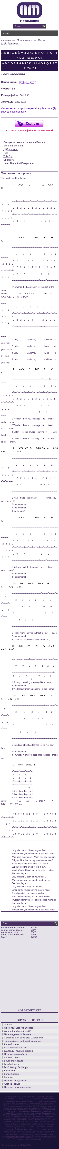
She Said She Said (13, 145)
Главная (6, 40)
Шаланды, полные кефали (18, 1050)
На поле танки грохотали (17, 1087)
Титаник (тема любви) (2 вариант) (22, 1041)
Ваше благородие (13, 1060)
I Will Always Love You (15, 1047)
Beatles (42, 40)
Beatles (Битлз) (27, 82)
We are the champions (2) (17, 1031)
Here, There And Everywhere (18, 163)
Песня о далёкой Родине (17, 1034)
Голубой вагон (12, 1064)
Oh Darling (9, 159)
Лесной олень (11, 1044)
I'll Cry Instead (10, 149)
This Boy (7, 156)
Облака (8, 1024)
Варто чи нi (10, 1070)
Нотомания (29, 11)
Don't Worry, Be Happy (16, 1067)
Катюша (8, 1077)
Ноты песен (24, 40)
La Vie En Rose (12, 1057)
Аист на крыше (12, 1083)
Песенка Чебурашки (15, 1080)
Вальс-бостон (11, 1074)
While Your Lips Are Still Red (18, 1027)
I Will (5, 152)
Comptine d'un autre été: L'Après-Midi (23, 1037)
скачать (29, 123)
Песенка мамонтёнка (15, 1054)
